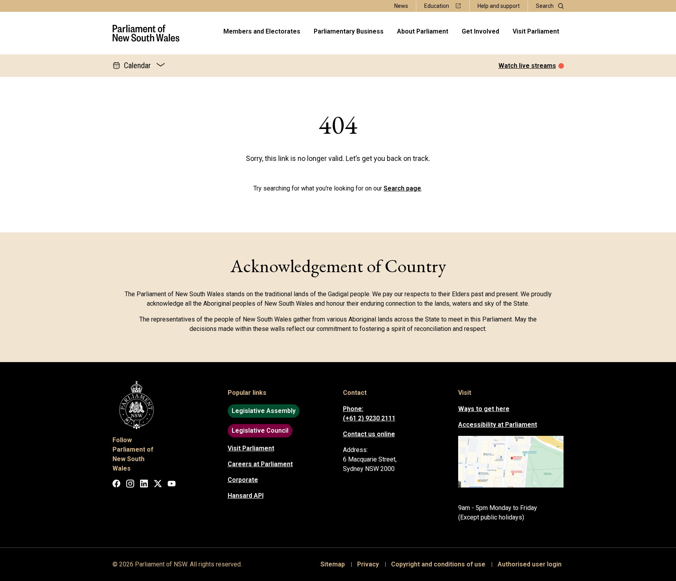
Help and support (499, 6)
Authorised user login (530, 564)
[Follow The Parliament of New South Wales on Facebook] (116, 485)
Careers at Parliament (260, 464)
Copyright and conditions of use (438, 564)
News (401, 6)
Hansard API (246, 495)
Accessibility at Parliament (497, 424)
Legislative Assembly (264, 411)
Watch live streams (527, 65)
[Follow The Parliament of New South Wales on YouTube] (172, 485)
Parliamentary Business (349, 31)
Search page (402, 188)
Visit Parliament (536, 31)
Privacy (368, 564)
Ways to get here (483, 409)
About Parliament (422, 31)
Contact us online (369, 434)
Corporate (243, 480)
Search (545, 6)
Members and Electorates (261, 31)
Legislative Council (260, 430)
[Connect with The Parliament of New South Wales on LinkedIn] (144, 485)
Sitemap (332, 564)
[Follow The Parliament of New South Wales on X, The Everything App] (158, 485)
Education (436, 6)
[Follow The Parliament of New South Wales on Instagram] (130, 485)
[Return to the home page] (146, 33)
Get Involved (480, 31)
